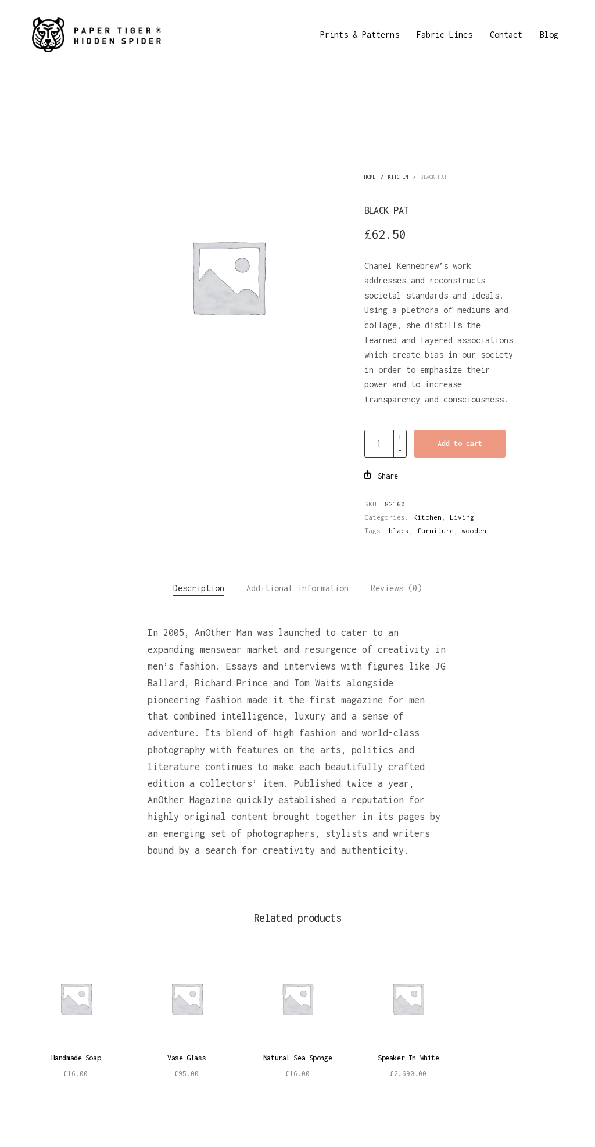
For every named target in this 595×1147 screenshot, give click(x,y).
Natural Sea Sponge (297, 1057)
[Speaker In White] (408, 998)
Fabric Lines (444, 34)
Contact (506, 34)
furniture (435, 530)
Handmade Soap (76, 1057)
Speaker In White (408, 1057)
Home (370, 177)
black (399, 530)
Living (462, 517)
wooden (474, 530)
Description (198, 588)
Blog (549, 34)
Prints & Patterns (359, 34)
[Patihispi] (96, 34)
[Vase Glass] (187, 998)
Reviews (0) (396, 588)
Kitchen (398, 177)
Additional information (297, 588)
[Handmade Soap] (76, 998)
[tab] (198, 588)
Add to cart (460, 443)
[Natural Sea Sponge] (298, 998)
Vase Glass (186, 1057)
